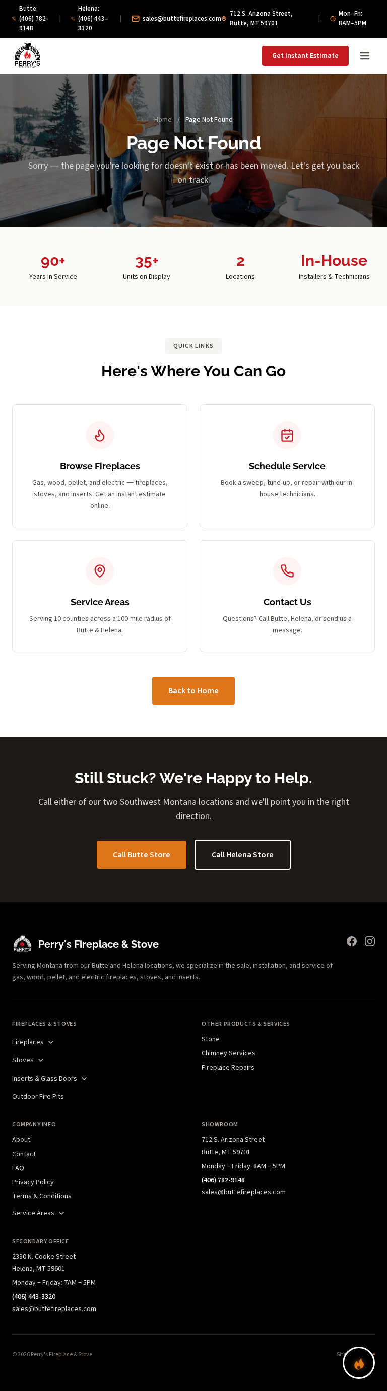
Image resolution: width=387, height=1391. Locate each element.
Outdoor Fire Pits (38, 1097)
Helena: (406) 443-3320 (92, 18)
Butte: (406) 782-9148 (33, 18)
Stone (211, 1039)
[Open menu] (365, 56)
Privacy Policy (33, 1182)
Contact (24, 1154)
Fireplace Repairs (228, 1067)
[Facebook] (352, 941)
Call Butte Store (141, 854)
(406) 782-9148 (223, 1180)
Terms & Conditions (42, 1196)
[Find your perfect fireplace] (359, 1363)
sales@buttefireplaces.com (182, 18)
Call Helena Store (243, 854)
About (21, 1140)
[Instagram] (370, 941)
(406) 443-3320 (33, 1297)
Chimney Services (228, 1053)
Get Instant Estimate (305, 56)
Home (163, 120)
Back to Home (193, 690)
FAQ (18, 1168)
